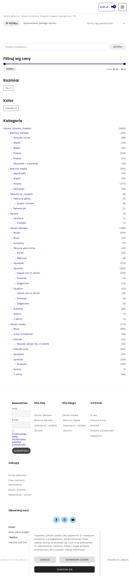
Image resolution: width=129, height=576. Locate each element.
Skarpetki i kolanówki (25, 163)
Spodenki (18, 263)
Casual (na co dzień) (28, 272)
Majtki (16, 142)
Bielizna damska (19, 133)
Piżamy (17, 153)
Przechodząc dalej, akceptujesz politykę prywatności (19, 439)
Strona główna (11, 16)
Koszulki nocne (21, 137)
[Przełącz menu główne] (122, 7)
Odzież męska (18, 324)
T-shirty (17, 319)
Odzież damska (18, 228)
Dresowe (22, 278)
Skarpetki (19, 188)
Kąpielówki (19, 173)
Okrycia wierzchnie (24, 248)
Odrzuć (45, 559)
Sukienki (18, 308)
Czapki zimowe (25, 203)
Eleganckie (23, 283)
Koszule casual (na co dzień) (33, 343)
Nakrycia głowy (22, 198)
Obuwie (14, 213)
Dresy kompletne (23, 334)
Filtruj (10, 69)
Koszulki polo (20, 349)
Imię (14, 408)
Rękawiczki (19, 208)
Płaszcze (22, 258)
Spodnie (18, 268)
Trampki (21, 222)
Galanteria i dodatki (21, 194)
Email (15, 420)
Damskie (18, 218)
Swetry (17, 313)
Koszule (17, 339)
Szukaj (117, 46)
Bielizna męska (18, 168)
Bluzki (16, 232)
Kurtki (20, 252)
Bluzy (16, 237)
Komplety (18, 243)
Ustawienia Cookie (77, 559)
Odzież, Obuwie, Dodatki (17, 128)
